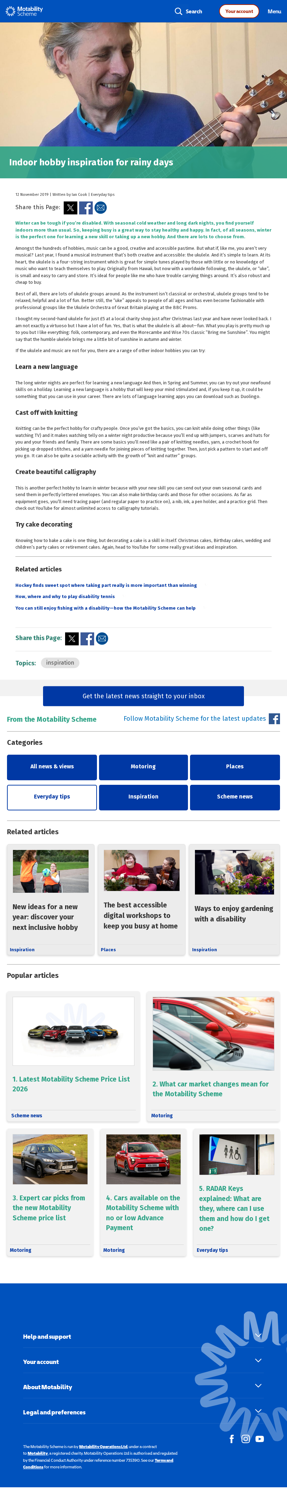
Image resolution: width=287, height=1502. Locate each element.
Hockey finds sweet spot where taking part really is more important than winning (106, 585)
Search (194, 11)
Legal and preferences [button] (54, 1412)
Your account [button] (41, 1361)
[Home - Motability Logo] (24, 11)
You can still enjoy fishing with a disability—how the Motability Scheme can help (105, 608)
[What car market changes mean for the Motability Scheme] (213, 1056)
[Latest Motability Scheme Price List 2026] (73, 1056)
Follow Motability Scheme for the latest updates (195, 718)
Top (273, 1462)
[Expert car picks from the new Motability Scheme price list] (50, 1192)
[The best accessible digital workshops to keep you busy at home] (141, 899)
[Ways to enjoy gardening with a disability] (234, 899)
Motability (38, 1453)
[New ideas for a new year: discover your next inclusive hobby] (50, 899)
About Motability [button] (47, 1387)
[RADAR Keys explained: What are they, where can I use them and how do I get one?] (237, 1192)
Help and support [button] (47, 1336)
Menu (274, 11)
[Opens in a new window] (70, 207)
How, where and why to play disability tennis (65, 596)
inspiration (60, 662)
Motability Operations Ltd (103, 1446)
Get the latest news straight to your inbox (144, 696)
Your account (239, 11)
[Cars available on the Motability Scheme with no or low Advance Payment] (144, 1192)
